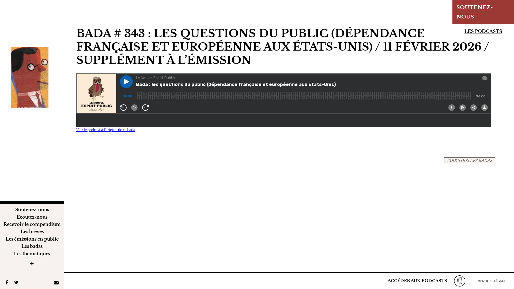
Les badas (32, 246)
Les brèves (32, 231)
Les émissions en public (32, 239)
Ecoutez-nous (32, 217)
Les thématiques (32, 253)
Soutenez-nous (32, 209)
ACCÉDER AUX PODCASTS (417, 280)
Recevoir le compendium (32, 224)
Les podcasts (483, 31)
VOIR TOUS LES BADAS (469, 160)
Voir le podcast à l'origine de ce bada (105, 130)
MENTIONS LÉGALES (492, 281)
